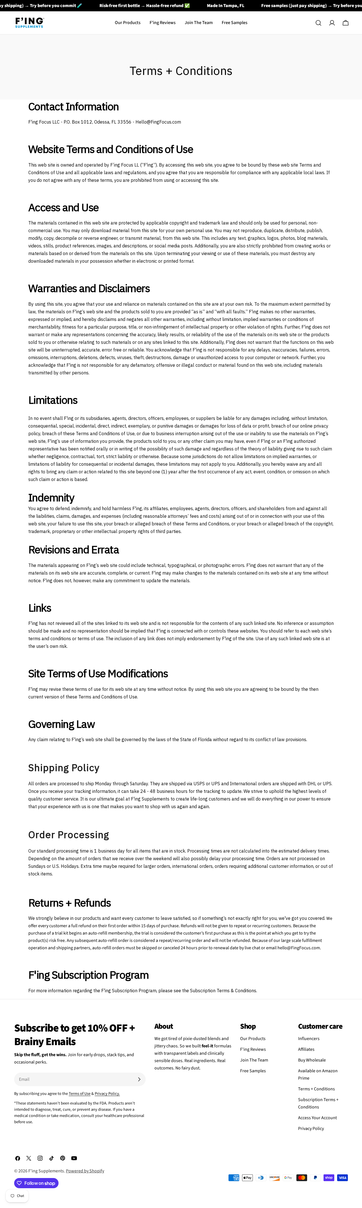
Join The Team (254, 1060)
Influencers (309, 1039)
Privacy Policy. (107, 1094)
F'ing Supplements (46, 1171)
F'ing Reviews (253, 1049)
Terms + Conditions (316, 1089)
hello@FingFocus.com (298, 948)
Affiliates (306, 1049)
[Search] (318, 23)
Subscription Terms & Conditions (223, 990)
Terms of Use (79, 1094)
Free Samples (253, 1071)
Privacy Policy (311, 1128)
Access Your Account (317, 1118)
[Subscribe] (139, 1079)
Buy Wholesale (312, 1060)
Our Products (253, 1039)
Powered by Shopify (85, 1171)
